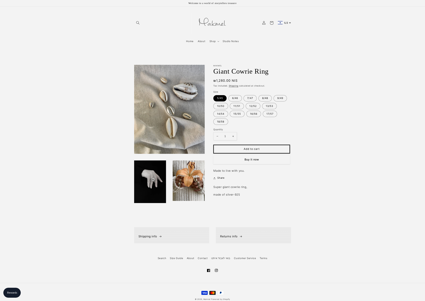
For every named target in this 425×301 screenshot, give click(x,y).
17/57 (269, 113)
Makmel (206, 299)
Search (162, 258)
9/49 (280, 98)
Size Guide (176, 258)
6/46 (235, 98)
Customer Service (245, 258)
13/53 (269, 106)
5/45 (220, 98)
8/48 (265, 98)
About (190, 258)
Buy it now (252, 159)
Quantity (218, 129)
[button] (138, 23)
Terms (263, 258)
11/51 (236, 106)
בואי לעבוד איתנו (220, 258)
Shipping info (147, 236)
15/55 (237, 113)
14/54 (220, 113)
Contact (203, 258)
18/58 (220, 121)
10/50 (220, 106)
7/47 (250, 98)
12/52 (253, 106)
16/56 (253, 113)
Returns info (229, 236)
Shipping (233, 86)
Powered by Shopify (220, 299)
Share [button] (220, 178)
